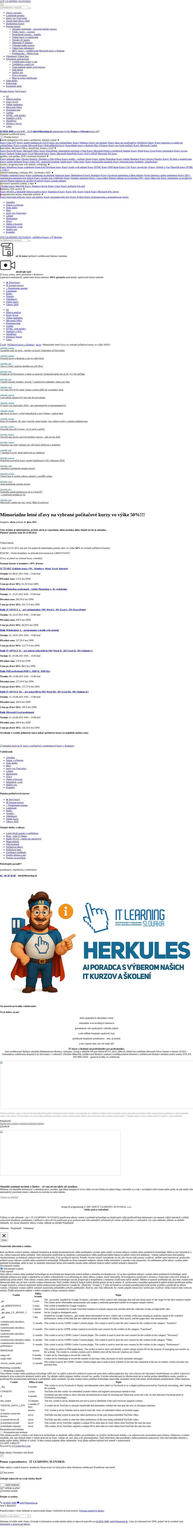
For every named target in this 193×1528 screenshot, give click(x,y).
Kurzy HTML (94, 167)
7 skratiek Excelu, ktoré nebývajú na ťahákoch (22, 451)
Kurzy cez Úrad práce (16, 18)
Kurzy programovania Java (57, 197)
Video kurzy (79, 161)
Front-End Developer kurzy (48, 167)
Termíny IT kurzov (21, 40)
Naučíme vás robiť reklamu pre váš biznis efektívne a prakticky (30, 444)
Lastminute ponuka (15, 15)
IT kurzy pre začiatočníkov (59, 142)
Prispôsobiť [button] (5, 1121)
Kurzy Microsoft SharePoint (63, 153)
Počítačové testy (13, 849)
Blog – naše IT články (16, 836)
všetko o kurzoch (14, 224)
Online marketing (14, 104)
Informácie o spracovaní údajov (15, 1524)
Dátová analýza (13, 99)
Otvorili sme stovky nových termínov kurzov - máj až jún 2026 (30, 436)
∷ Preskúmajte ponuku (17, 288)
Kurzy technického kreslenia (99, 161)
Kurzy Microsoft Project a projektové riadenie (108, 151)
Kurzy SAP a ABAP (87, 153)
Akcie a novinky (14, 12)
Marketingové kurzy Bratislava (85, 175)
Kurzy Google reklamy (55, 180)
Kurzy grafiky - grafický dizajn (77, 159)
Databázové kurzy (56, 191)
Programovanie (13, 110)
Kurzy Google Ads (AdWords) (49, 178)
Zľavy (9, 221)
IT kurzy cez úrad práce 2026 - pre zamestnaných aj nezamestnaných (33, 404)
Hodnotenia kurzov (15, 23)
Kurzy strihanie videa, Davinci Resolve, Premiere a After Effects (30, 159)
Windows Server (14, 123)
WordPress (11, 121)
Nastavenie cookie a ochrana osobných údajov (22, 1123)
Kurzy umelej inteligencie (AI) (32, 142)
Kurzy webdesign (25, 167)
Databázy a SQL (14, 118)
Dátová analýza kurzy (36, 191)
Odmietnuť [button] (28, 1228)
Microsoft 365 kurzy (107, 153)
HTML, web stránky (16, 115)
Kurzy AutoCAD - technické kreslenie (41, 161)
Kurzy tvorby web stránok (74, 167)
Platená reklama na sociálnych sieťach (26, 180)
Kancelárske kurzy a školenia (79, 145)
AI (7, 96)
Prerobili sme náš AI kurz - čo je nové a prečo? (22, 428)
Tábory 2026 (12, 304)
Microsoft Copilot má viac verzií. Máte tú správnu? (24, 501)
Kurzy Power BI (8, 151)
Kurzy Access (180, 151)
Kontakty (10, 232)
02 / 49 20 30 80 (8, 875)
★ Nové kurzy (13, 282)
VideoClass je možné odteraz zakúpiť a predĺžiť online (26, 475)
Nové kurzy (20, 91)
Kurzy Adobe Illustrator (127, 159)
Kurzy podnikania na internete (40, 175)
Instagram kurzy (62, 175)
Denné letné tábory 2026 (18, 21)
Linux (9, 126)
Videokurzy (11, 299)
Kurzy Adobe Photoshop (104, 159)
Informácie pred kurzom (17, 59)
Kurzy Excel (12, 102)
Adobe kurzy (66, 161)
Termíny (10, 296)
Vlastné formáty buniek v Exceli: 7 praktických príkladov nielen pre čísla (35, 381)
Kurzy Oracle (84, 191)
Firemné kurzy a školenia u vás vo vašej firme (22, 357)
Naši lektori (17, 70)
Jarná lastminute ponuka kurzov (15, 483)
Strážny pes (17, 72)
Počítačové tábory (145, 142)
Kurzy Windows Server (36, 186)
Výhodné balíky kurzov (23, 45)
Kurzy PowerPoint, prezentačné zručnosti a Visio (63, 151)
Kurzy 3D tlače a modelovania (177, 159)
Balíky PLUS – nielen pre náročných (23, 839)
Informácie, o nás (14, 226)
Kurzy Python (77, 197)
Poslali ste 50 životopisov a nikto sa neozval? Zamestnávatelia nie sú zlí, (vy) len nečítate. (42, 373)
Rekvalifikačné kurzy (54, 145)
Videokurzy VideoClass (17, 56)
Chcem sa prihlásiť (9, 1197)
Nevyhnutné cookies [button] (10, 1265)
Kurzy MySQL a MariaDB (13, 191)
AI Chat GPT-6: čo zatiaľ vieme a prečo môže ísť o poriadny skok (31, 388)
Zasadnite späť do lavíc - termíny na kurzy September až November (32, 349)
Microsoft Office (14, 107)
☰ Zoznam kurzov (15, 285)
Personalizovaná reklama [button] (12, 1429)
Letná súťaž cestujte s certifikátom (22, 833)
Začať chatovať (12, 1485)
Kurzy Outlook (7, 153)
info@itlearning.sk (28, 1503)
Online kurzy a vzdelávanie (25, 37)
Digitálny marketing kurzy (12, 175)
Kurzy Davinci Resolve (151, 159)
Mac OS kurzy (101, 145)
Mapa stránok (12, 841)
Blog (8, 210)
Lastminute (11, 291)
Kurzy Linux (54, 186)
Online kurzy (12, 302)
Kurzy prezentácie (165, 151)
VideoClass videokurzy (23, 48)
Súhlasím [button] (4, 1228)
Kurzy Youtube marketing (76, 178)
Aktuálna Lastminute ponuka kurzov (17, 467)
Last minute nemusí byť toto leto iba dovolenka (22, 396)
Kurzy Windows (81, 142)
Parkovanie (11, 83)
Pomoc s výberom (14, 205)
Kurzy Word (137, 151)
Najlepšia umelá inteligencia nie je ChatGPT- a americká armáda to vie (21, 492)
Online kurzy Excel (24, 153)
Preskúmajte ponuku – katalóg (26, 34)
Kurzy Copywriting (98, 178)
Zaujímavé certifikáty (16, 852)
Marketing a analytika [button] (10, 1367)
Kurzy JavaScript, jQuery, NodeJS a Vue (150, 167)
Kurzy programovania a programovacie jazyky (106, 197)
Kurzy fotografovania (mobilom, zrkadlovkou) (135, 161)
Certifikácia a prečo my (23, 64)
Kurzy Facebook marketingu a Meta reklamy (122, 175)
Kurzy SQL (71, 191)
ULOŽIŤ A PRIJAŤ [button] (10, 1443)
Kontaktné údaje (14, 86)
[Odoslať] (29, 1516)
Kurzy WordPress (8, 167)
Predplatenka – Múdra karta (25, 53)
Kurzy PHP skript (110, 167)
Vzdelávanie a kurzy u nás (24, 61)
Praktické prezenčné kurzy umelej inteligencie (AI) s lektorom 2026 (32, 459)
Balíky (9, 293)
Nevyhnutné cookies (13, 1268)
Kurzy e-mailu (20, 145)
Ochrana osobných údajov (91, 1510)
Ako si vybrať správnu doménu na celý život (21, 365)
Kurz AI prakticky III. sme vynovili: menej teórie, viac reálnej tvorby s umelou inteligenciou (44, 420)
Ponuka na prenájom (16, 858)
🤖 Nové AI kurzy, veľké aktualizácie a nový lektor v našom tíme (31, 412)
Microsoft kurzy (41, 153)
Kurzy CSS (124, 167)
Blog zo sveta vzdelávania (24, 78)
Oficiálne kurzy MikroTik (12, 186)
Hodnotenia (11, 218)
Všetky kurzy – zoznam (23, 31)
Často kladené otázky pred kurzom (28, 67)
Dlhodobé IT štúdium (22, 42)
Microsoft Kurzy (36, 145)
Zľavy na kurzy (19, 75)
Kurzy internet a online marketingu (160, 175)
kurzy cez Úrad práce (16, 213)
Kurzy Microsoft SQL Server (105, 191)
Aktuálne (10, 202)
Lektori (9, 216)
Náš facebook (12, 844)
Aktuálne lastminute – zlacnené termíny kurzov (34, 29)
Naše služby (12, 80)
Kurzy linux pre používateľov (122, 142)
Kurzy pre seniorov (98, 142)
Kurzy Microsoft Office (27, 151)
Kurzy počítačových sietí (73, 186)
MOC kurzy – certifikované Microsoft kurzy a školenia (38, 51)
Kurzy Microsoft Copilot (145, 145)
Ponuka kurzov (13, 26)
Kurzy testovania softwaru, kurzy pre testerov (21, 197)
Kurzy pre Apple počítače (121, 145)
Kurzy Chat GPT (8, 142)
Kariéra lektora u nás (16, 855)
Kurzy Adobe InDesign (11, 161)
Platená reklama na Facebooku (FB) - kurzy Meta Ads (134, 178)
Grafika (9, 112)
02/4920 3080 (9, 1503)
